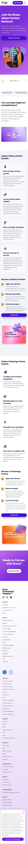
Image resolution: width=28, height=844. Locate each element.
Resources (5, 742)
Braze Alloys (5, 779)
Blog (3, 748)
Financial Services (7, 684)
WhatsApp (5, 653)
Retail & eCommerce (7, 681)
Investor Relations (7, 729)
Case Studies (5, 745)
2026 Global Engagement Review (10, 792)
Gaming (4, 692)
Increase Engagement (7, 711)
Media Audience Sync (8, 656)
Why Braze (5, 604)
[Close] (24, 811)
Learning (4, 759)
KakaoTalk (5, 661)
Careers (4, 724)
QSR (3, 697)
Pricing (4, 613)
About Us (4, 721)
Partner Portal (6, 782)
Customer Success (7, 805)
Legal (3, 735)
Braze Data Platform (7, 620)
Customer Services (7, 802)
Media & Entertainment (8, 689)
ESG (3, 732)
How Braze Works (7, 610)
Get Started (18, 3)
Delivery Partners (7, 92)
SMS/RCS (5, 650)
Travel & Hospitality (7, 686)
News (3, 727)
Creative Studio (6, 639)
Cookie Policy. (5, 835)
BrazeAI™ (4, 623)
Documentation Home (8, 766)
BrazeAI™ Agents (6, 628)
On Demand (5, 695)
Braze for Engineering (7, 714)
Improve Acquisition (7, 706)
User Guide (5, 769)
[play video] (14, 134)
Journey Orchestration (8, 634)
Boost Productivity (7, 703)
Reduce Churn (6, 708)
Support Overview (7, 799)
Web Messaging (6, 648)
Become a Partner (14, 38)
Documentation (6, 763)
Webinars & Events (7, 756)
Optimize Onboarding (7, 700)
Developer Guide (6, 772)
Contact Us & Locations (8, 738)
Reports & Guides (7, 751)
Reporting (4, 637)
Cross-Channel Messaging (9, 631)
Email (3, 642)
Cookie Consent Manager (13, 839)
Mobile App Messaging (8, 645)
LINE (3, 659)
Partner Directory (6, 785)
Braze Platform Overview (8, 607)
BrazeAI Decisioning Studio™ (9, 626)
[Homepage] (4, 2)
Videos (4, 753)
